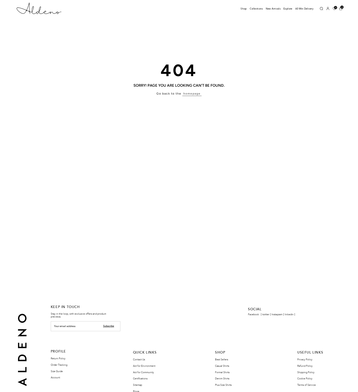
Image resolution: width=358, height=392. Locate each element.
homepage (192, 93)
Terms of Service (306, 385)
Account (55, 377)
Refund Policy (305, 365)
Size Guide (57, 371)
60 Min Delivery (304, 9)
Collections (256, 9)
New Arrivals (273, 9)
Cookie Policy (304, 378)
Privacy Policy (304, 359)
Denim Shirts (222, 378)
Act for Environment (144, 365)
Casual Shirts (222, 365)
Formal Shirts (222, 372)
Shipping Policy (305, 372)
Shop (244, 9)
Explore (287, 9)
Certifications (140, 378)
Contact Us (139, 359)
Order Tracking (59, 364)
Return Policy (58, 358)
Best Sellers (221, 359)
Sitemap (137, 385)
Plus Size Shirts (223, 385)
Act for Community (143, 372)
